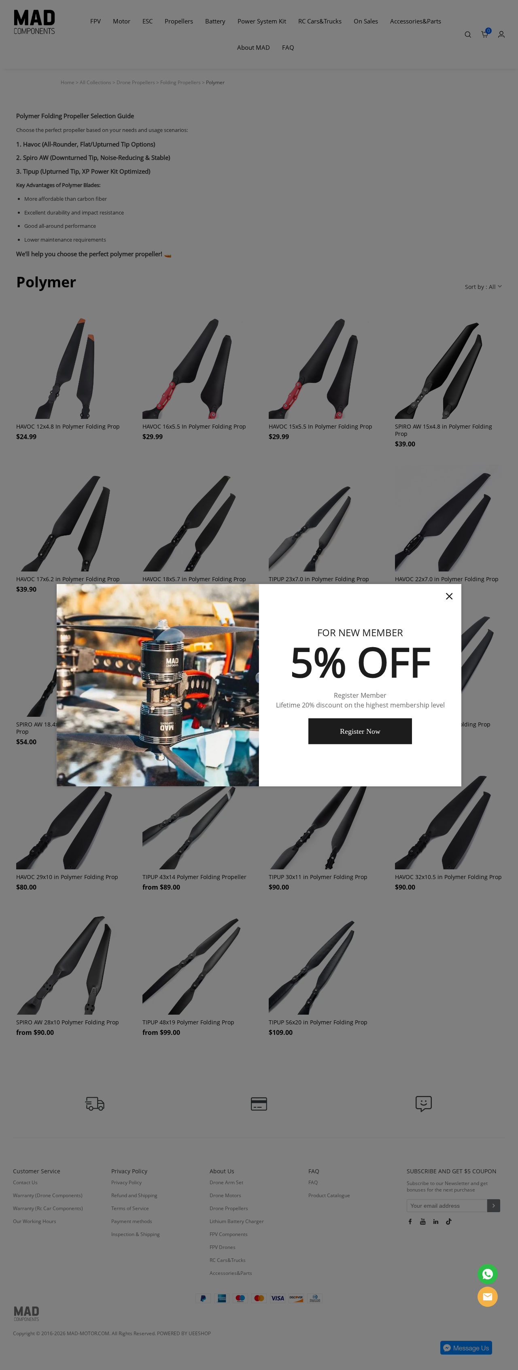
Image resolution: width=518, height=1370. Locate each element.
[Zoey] (488, 1274)
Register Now (360, 731)
